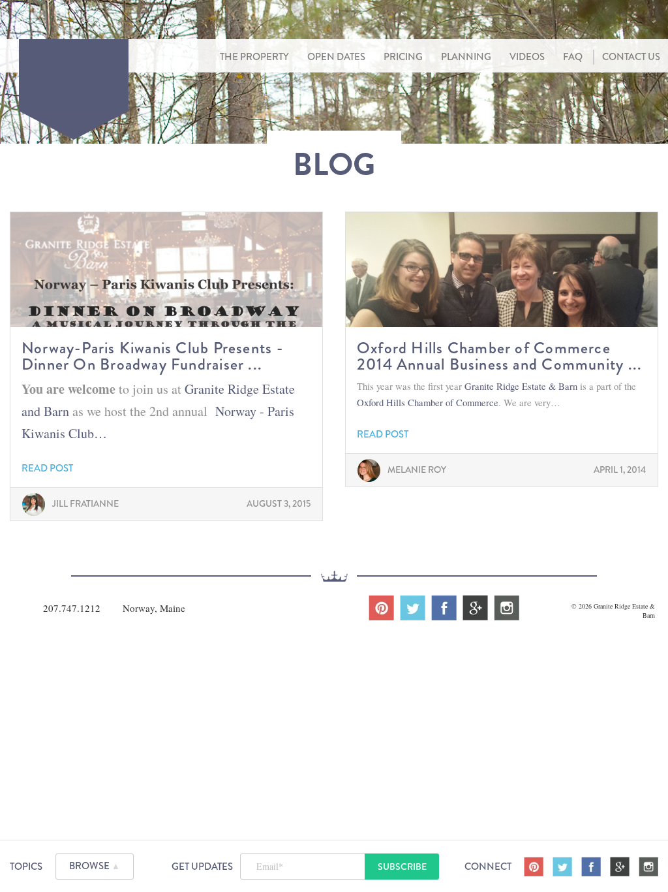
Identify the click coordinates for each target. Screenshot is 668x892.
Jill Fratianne (85, 503)
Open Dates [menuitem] (336, 57)
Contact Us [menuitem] (631, 57)
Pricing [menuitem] (403, 57)
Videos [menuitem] (527, 57)
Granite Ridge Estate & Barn (522, 385)
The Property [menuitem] (254, 57)
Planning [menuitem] (466, 57)
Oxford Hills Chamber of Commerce (427, 402)
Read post (47, 468)
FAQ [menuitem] (573, 57)
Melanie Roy (416, 469)
